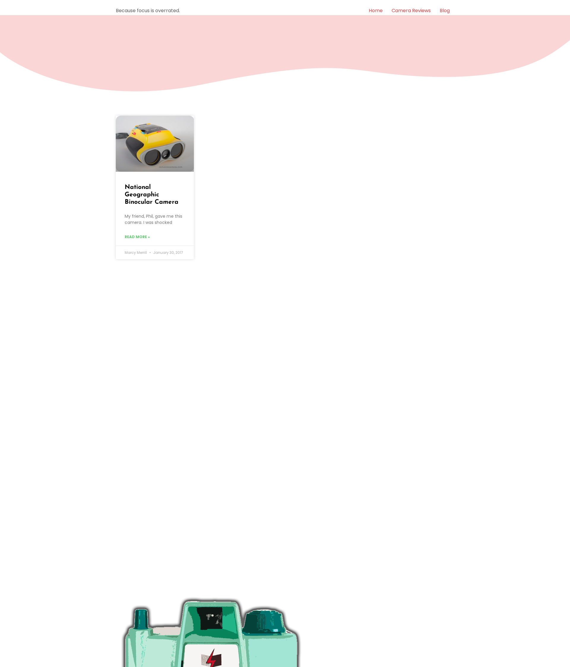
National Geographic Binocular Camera (151, 194)
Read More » (137, 236)
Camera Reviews (411, 10)
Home (376, 10)
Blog (445, 10)
